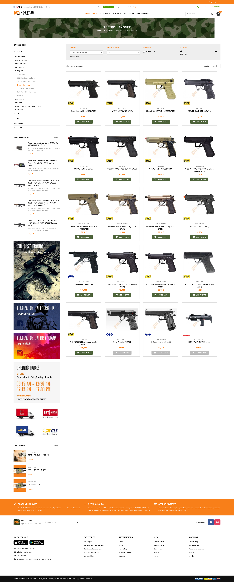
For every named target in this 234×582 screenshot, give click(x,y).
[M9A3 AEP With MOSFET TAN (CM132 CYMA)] (161, 204)
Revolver (20, 95)
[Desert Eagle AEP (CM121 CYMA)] (84, 89)
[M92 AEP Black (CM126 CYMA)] (199, 89)
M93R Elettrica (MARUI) (83, 284)
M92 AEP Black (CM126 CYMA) (199, 111)
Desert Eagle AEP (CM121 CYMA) (84, 111)
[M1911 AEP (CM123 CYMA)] (122, 89)
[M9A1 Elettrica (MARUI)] (122, 320)
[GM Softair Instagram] (37, 346)
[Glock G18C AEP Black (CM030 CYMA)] (122, 147)
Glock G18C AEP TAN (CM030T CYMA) (161, 111)
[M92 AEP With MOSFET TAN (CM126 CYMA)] (122, 204)
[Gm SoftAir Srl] (24, 13)
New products (119, 7)
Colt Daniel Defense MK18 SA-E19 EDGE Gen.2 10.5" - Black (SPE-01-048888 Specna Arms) (43, 183)
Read (30, 460)
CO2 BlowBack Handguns (26, 78)
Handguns (118, 30)
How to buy (123, 549)
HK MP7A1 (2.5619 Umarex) (199, 342)
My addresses (194, 545)
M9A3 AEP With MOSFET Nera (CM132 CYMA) (161, 285)
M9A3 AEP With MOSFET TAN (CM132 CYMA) (160, 228)
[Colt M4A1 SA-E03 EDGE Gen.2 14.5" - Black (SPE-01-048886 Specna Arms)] (19, 225)
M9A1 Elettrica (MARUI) (122, 342)
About (121, 545)
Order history (193, 542)
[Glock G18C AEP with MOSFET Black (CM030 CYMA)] (199, 147)
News (100, 7)
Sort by (206, 66)
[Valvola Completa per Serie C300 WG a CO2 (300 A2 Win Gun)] (19, 147)
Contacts (129, 7)
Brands (156, 552)
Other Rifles (19, 99)
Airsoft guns (88, 542)
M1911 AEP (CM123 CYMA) (122, 111)
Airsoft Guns (108, 30)
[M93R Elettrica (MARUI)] (84, 262)
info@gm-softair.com (24, 552)
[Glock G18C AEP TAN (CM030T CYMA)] (161, 89)
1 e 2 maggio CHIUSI (35, 484)
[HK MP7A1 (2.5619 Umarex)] (199, 320)
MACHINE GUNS (21, 64)
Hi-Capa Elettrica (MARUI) (161, 342)
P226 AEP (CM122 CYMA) (199, 227)
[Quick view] (97, 91)
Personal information (196, 549)
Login (218, 2)
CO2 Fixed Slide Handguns (26, 88)
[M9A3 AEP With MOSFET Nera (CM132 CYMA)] (161, 262)
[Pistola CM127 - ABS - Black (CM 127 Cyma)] (199, 262)
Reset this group (74, 56)
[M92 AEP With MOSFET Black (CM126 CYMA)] (122, 262)
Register (212, 2)
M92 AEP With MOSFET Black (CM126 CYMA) (122, 285)
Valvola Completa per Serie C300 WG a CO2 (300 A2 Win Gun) (43, 144)
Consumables (19, 128)
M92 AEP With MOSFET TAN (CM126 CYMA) (122, 228)
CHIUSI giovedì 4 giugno (37, 470)
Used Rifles (19, 110)
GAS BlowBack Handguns (26, 81)
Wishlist (192, 552)
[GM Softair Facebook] (37, 316)
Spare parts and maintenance (94, 545)
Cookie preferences (55, 579)
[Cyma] (71, 102)
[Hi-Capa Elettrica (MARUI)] (161, 320)
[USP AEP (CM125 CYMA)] (84, 147)
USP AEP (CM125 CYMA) (83, 169)
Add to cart (85, 122)
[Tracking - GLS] (37, 431)
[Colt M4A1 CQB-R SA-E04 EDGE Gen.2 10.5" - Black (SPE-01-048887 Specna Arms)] (19, 185)
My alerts (192, 556)
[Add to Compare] (97, 102)
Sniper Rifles (19, 67)
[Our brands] (37, 270)
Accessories (18, 123)
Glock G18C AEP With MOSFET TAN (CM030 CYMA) (83, 228)
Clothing (17, 118)
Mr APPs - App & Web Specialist (80, 579)
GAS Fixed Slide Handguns (26, 92)
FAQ (134, 7)
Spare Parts (18, 114)
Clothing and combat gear (93, 549)
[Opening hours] (37, 382)
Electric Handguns (23, 85)
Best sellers (158, 549)
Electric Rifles (20, 57)
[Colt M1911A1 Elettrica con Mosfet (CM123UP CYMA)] (84, 320)
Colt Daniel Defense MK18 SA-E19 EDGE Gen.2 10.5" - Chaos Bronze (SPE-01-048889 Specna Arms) (43, 203)
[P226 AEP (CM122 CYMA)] (199, 204)
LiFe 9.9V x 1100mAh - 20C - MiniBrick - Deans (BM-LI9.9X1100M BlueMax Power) (43, 163)
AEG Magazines (21, 60)
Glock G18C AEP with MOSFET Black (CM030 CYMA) (199, 170)
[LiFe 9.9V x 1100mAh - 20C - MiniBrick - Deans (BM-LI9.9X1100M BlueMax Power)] (19, 165)
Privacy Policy (42, 579)
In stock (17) (150, 52)
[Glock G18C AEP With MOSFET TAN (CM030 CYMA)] (84, 204)
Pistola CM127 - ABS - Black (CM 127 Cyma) (199, 285)
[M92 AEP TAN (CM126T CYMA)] (161, 147)
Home (99, 30)
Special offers (108, 7)
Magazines (21, 74)
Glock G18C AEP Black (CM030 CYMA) (122, 169)
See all (56, 137)
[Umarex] (186, 333)
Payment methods (125, 552)
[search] (212, 14)
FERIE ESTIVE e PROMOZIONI (38, 455)
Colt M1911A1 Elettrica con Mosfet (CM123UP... (83, 343)
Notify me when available (136, 322)
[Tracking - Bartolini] (37, 413)
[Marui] (71, 275)
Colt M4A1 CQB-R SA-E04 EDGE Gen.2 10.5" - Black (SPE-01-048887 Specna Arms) (42, 223)
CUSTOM (18, 103)
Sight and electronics (91, 552)
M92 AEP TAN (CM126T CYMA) (161, 169)
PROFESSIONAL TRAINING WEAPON (28, 106)
